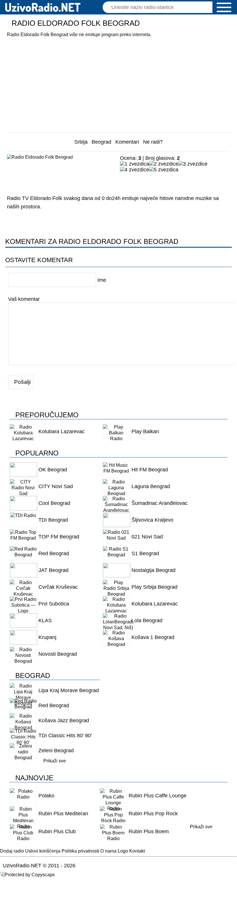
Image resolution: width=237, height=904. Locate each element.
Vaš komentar (24, 299)
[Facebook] (126, 181)
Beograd (101, 142)
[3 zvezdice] (193, 164)
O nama (108, 851)
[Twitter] (152, 181)
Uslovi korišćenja (42, 851)
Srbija (81, 142)
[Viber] (178, 181)
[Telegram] (165, 181)
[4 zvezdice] (134, 170)
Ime (101, 280)
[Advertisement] (118, 82)
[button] (224, 7)
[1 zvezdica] (134, 164)
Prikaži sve (54, 760)
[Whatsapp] (191, 181)
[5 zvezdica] (163, 170)
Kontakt (137, 851)
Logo (123, 851)
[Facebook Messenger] (139, 181)
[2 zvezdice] (163, 164)
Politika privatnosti (80, 851)
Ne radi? (153, 142)
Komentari (127, 142)
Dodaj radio (12, 851)
